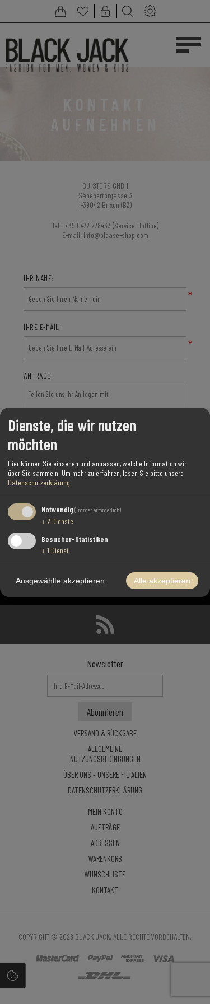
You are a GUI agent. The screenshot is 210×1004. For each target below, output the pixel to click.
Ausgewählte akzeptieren (60, 580)
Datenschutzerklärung (39, 482)
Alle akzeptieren (162, 580)
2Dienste (57, 521)
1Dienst (55, 550)
